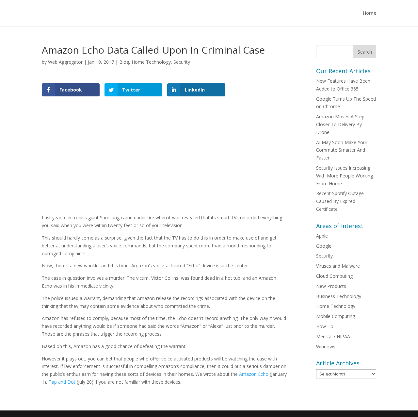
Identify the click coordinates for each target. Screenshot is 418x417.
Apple (322, 236)
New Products (331, 286)
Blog (124, 62)
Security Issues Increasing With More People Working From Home (344, 176)
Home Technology (151, 62)
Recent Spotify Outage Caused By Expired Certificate (340, 201)
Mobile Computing (335, 316)
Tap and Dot (62, 382)
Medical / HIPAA (333, 336)
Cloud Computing (334, 276)
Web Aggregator (65, 62)
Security (181, 62)
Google (323, 246)
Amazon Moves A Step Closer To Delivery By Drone (340, 124)
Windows (325, 346)
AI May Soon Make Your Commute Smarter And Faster (341, 150)
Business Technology (338, 296)
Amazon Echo (253, 374)
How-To (324, 326)
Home (369, 13)
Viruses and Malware (338, 266)
